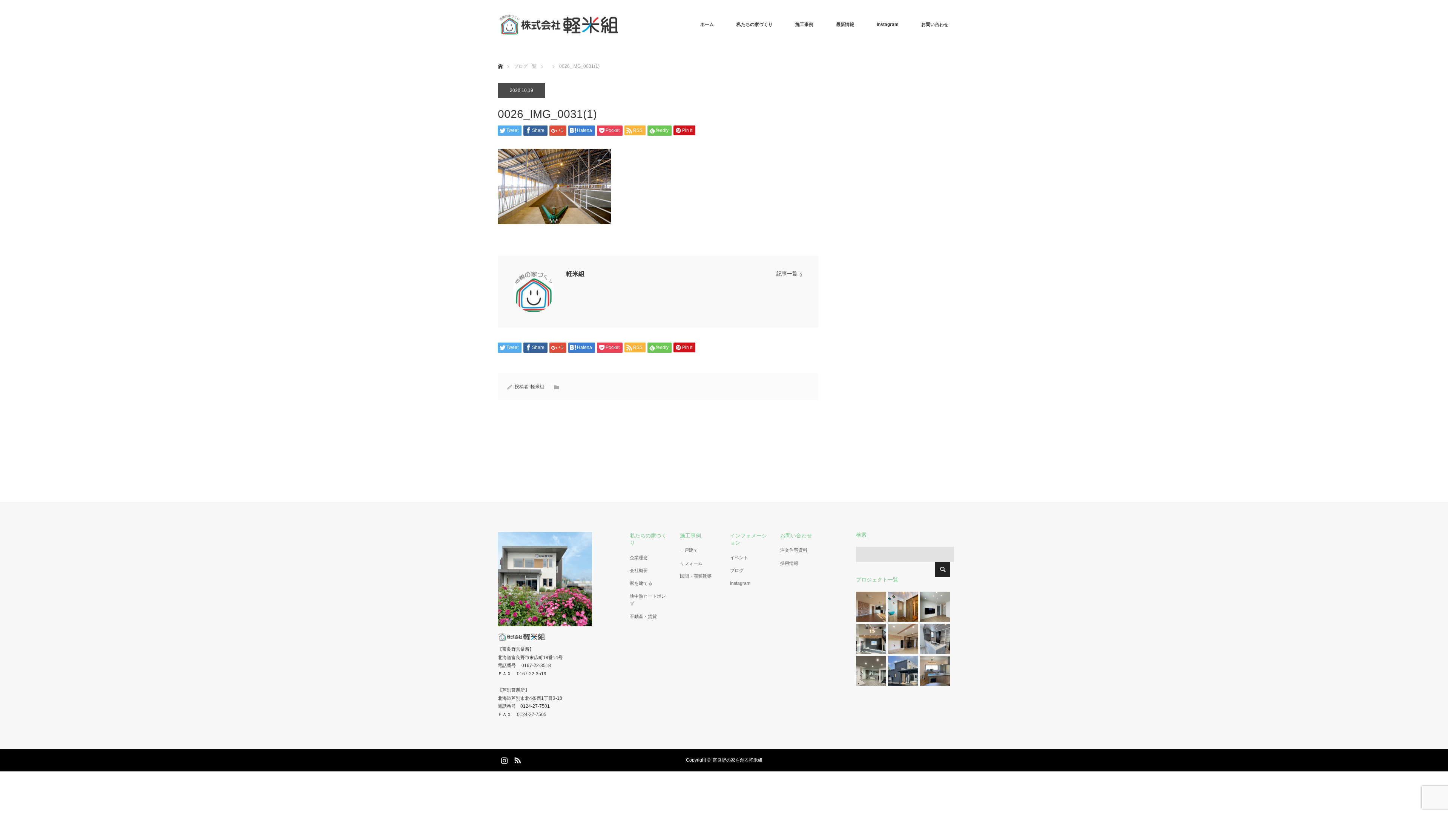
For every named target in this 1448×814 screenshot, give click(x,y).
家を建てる (641, 583)
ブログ (737, 570)
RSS (516, 759)
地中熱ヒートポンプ (648, 600)
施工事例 (804, 24)
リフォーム (691, 563)
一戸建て (689, 550)
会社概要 (639, 570)
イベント (739, 557)
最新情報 (845, 24)
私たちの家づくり (754, 24)
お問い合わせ (934, 24)
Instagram (888, 24)
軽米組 (575, 274)
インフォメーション (748, 539)
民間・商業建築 (696, 576)
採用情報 (789, 563)
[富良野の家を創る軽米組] (618, 24)
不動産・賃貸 (643, 616)
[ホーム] (500, 57)
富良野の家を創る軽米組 (737, 760)
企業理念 (639, 557)
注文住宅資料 (793, 550)
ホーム (707, 24)
